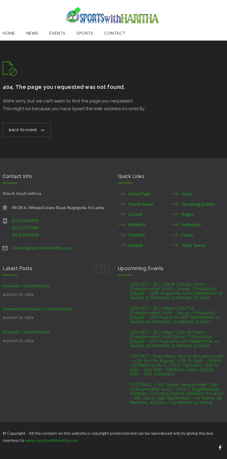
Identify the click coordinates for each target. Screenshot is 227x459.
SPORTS (85, 33)
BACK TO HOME (23, 130)
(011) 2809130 (25, 234)
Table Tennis (193, 245)
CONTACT (114, 33)
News (186, 193)
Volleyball (191, 224)
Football (136, 234)
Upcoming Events (198, 204)
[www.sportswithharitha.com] (113, 14)
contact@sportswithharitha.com (42, 247)
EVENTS (57, 33)
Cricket (135, 214)
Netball (135, 245)
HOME (9, 33)
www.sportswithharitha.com (51, 440)
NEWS (32, 33)
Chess (187, 234)
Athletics (137, 224)
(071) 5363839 (25, 220)
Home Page (139, 193)
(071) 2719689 (25, 227)
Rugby (187, 214)
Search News (140, 204)
